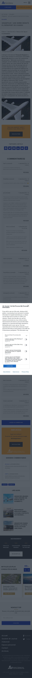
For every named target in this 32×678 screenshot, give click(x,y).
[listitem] (16, 335)
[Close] (28, 306)
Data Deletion (6, 371)
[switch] (25, 339)
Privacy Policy (25, 371)
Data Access (16, 371)
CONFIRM (10, 366)
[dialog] (16, 339)
